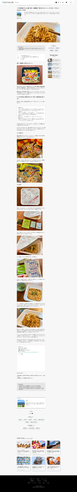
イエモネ (39, 482)
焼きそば (37, 428)
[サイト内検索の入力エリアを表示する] (66, 2)
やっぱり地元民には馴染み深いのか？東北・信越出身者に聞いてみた (29, 56)
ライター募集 (45, 480)
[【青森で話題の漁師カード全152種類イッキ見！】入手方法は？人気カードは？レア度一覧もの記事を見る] (23, 461)
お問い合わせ (39, 480)
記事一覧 (29, 482)
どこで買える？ (22, 58)
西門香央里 (38, 449)
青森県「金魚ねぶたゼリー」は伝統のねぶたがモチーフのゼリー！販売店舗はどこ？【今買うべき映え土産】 (38, 451)
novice (44, 482)
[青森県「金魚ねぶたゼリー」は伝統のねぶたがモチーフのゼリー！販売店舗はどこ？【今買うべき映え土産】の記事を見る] (38, 445)
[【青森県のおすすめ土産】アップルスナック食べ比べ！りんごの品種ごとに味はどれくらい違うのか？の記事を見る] (50, 72)
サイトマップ (34, 482)
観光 (19, 419)
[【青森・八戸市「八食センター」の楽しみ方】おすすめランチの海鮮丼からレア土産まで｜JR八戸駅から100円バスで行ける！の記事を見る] (50, 60)
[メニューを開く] (70, 2)
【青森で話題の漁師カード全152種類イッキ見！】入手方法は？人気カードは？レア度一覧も (23, 467)
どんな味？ (22, 59)
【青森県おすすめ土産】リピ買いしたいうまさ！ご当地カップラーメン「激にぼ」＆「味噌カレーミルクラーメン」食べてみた (56, 76)
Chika (20, 17)
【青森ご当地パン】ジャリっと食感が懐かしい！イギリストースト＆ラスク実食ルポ (29, 385)
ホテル (35, 419)
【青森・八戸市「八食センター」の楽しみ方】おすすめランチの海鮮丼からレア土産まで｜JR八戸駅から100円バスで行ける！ (56, 60)
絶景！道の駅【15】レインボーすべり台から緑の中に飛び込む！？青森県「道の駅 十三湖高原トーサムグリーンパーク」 (53, 451)
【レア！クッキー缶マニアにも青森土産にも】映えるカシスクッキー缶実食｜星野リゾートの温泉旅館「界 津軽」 (31, 389)
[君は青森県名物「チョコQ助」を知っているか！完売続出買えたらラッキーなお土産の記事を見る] (38, 461)
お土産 (30, 419)
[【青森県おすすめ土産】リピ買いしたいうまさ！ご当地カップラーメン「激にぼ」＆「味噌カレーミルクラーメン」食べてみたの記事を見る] (50, 76)
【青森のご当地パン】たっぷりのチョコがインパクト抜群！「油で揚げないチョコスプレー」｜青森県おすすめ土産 (31, 49)
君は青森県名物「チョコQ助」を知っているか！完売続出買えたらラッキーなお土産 (38, 467)
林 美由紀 (52, 449)
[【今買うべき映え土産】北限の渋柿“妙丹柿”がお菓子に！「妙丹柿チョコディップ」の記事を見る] (53, 461)
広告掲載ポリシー (33, 480)
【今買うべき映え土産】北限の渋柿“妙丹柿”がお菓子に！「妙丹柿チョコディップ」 (53, 467)
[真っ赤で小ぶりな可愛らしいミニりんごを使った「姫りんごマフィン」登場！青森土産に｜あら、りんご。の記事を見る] (23, 445)
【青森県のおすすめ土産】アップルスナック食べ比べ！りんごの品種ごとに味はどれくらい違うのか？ (56, 72)
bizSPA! (48, 482)
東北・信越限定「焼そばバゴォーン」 (25, 55)
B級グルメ (25, 428)
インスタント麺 (31, 428)
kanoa (37, 465)
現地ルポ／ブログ (41, 419)
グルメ (25, 419)
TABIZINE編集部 (23, 449)
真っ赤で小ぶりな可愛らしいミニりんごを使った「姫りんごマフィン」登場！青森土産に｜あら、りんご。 (23, 451)
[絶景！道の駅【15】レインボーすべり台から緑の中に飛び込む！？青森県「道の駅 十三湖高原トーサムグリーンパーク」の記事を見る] (53, 445)
